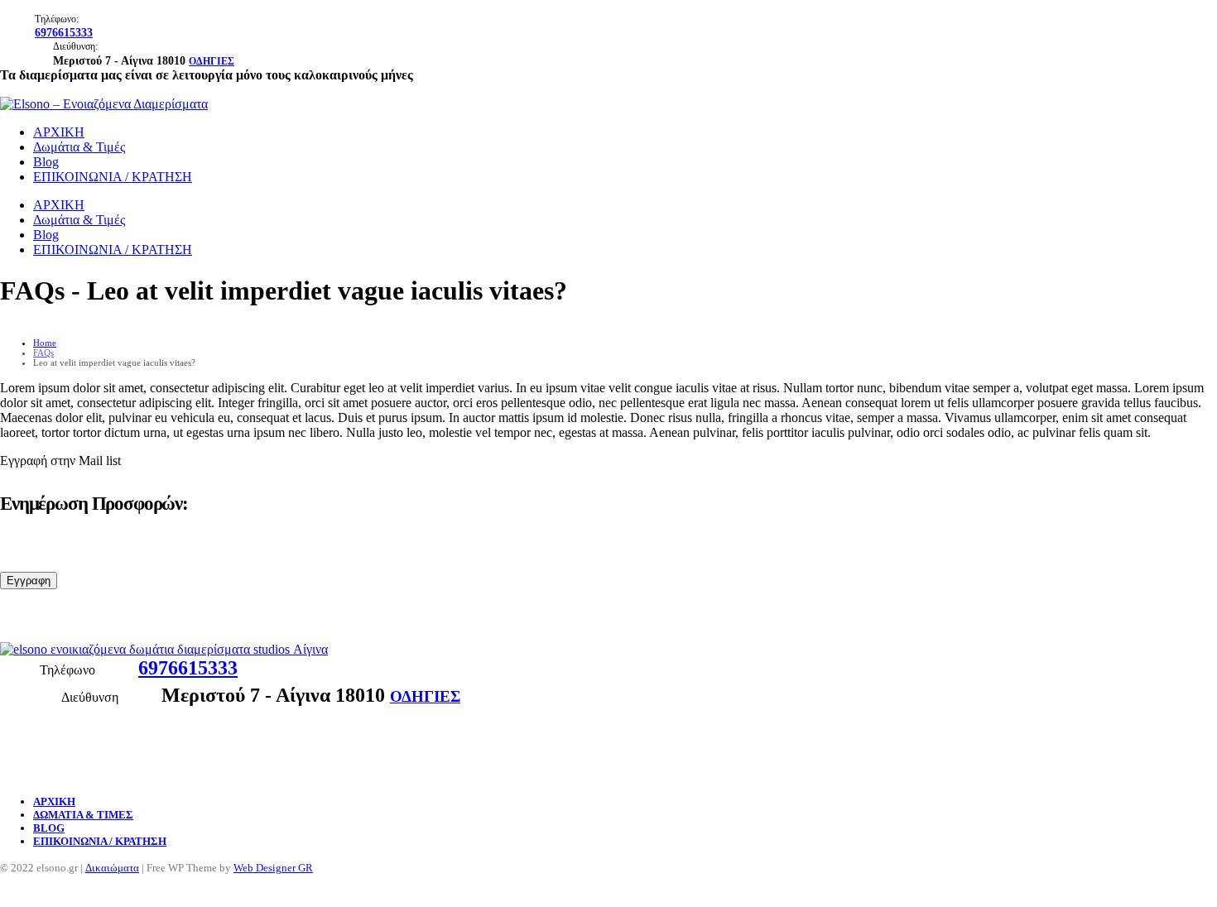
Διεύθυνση (89, 697)
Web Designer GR (273, 868)
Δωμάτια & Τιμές (79, 147)
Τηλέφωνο (67, 670)
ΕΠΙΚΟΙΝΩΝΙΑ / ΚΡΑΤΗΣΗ (112, 177)
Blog (46, 162)
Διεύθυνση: (75, 46)
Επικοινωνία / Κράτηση (99, 841)
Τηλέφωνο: (57, 19)
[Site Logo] (104, 104)
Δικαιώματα (112, 868)
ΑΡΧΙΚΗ (58, 132)
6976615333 (64, 32)
